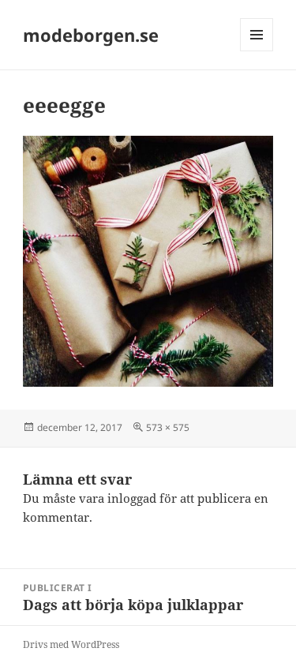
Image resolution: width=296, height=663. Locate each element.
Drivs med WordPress (71, 644)
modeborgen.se (91, 35)
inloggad (131, 498)
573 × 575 (167, 427)
